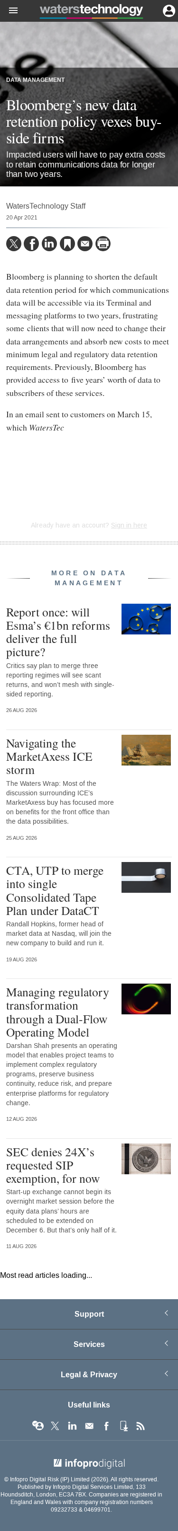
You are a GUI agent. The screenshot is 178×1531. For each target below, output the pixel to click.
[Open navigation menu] (9, 11)
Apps (123, 1426)
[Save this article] (67, 243)
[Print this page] (103, 243)
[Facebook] (31, 243)
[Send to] (85, 243)
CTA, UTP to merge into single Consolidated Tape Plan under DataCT (54, 890)
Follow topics (38, 1426)
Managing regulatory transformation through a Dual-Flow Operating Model (57, 1011)
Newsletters (89, 1426)
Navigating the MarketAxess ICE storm (49, 756)
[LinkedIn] (49, 243)
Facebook (106, 1426)
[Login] (168, 9)
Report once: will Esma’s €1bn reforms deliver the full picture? (58, 632)
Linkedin (72, 1426)
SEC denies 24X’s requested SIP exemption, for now (53, 1165)
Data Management (35, 80)
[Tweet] (13, 243)
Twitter (55, 1426)
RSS (140, 1426)
